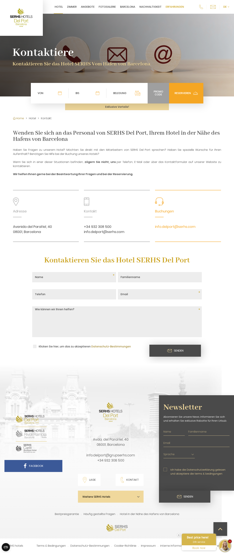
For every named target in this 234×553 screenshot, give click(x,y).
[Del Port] (31, 423)
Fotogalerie (107, 7)
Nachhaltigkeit (150, 7)
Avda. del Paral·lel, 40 (110, 439)
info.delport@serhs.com (104, 231)
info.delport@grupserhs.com (110, 455)
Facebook (36, 466)
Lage (92, 480)
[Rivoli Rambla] (31, 438)
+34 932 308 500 (97, 226)
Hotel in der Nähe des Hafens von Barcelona (149, 514)
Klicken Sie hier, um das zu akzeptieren (85, 346)
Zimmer (72, 7)
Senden (178, 351)
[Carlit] (26, 452)
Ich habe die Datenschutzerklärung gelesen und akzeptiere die (197, 471)
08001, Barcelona (111, 444)
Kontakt (132, 480)
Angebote (88, 7)
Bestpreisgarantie (67, 514)
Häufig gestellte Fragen (99, 514)
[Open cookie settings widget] (6, 547)
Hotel (59, 7)
